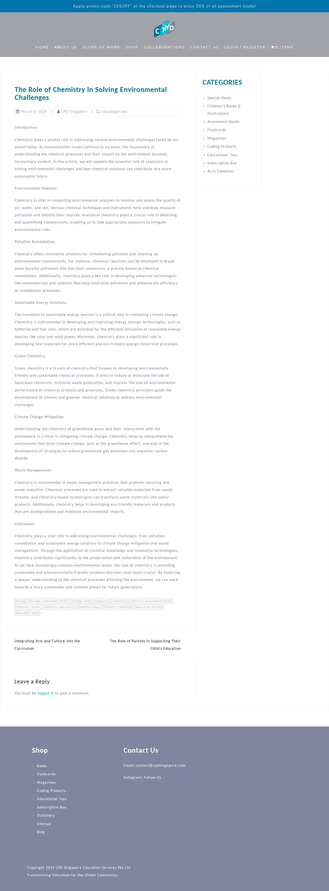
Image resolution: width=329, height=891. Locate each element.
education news (27, 613)
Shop (132, 47)
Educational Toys (222, 155)
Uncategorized (114, 112)
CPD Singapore (74, 112)
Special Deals (219, 98)
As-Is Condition (220, 171)
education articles (148, 607)
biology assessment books (49, 601)
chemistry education (58, 607)
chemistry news (88, 607)
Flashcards (216, 130)
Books (42, 766)
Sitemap (44, 824)
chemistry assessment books (150, 601)
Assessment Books (223, 122)
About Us (65, 47)
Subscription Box (222, 163)
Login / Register (244, 47)
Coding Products (221, 147)
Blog (41, 832)
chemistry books (28, 607)
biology (21, 601)
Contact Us (204, 47)
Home (42, 47)
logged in (45, 693)
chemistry (119, 601)
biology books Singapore (90, 601)
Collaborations (164, 47)
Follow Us (152, 778)
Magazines (216, 138)
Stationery (46, 816)
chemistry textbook (117, 607)
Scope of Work (101, 47)
